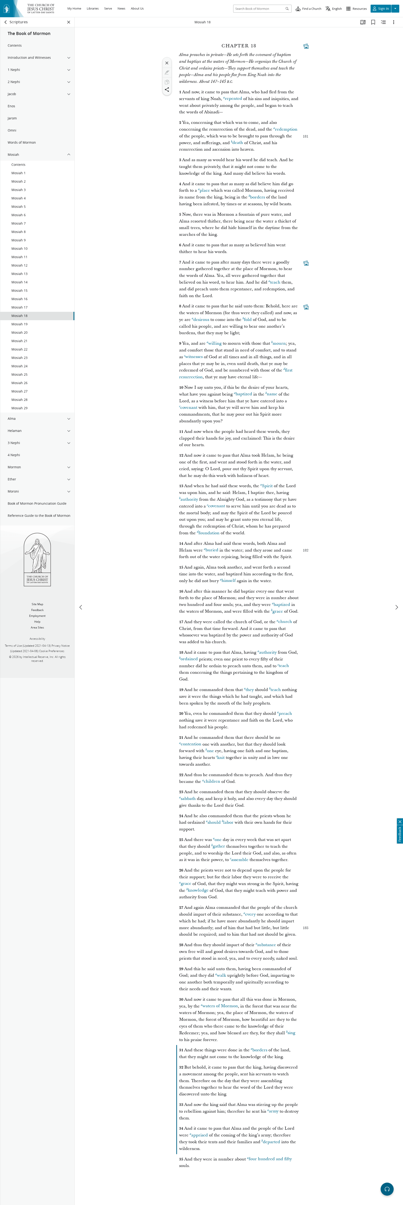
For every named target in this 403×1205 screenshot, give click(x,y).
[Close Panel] (69, 22)
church (285, 622)
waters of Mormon (220, 1006)
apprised (199, 1135)
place (205, 190)
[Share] (167, 89)
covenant (188, 407)
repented (233, 99)
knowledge (198, 890)
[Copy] (167, 82)
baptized (244, 394)
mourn (279, 343)
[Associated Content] (306, 46)
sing (291, 1033)
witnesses (194, 357)
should (214, 822)
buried (211, 550)
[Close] (167, 63)
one (210, 751)
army (273, 1111)
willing (215, 343)
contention (191, 744)
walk (221, 975)
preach (285, 713)
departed (271, 1142)
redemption (286, 129)
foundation (208, 533)
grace (277, 611)
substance (266, 945)
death (237, 143)
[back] (6, 22)
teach (275, 282)
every (250, 914)
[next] (396, 607)
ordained (189, 659)
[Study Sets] (363, 22)
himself (229, 581)
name (272, 394)
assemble (239, 860)
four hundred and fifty (270, 1159)
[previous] (81, 607)
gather (219, 846)
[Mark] (167, 72)
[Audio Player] (387, 1189)
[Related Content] (383, 22)
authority (189, 499)
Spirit (267, 486)
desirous (201, 320)
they (250, 690)
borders (257, 197)
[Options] (393, 22)
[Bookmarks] (373, 22)
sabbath (188, 799)
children (212, 782)
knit (221, 758)
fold (248, 320)
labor (228, 822)
